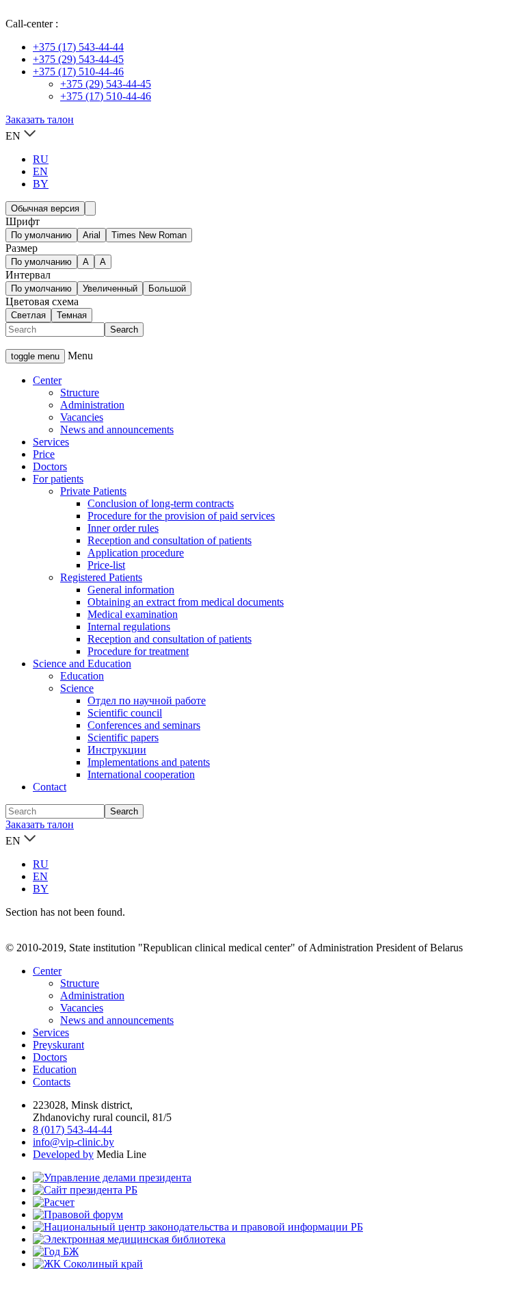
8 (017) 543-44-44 (72, 1129)
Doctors (50, 466)
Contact (49, 787)
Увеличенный (110, 288)
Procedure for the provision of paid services (181, 516)
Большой (167, 288)
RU (41, 159)
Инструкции (117, 750)
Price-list (106, 565)
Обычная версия (45, 208)
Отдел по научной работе (147, 700)
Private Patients (93, 491)
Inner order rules (123, 528)
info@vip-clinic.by (73, 1142)
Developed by (63, 1154)
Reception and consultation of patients (170, 540)
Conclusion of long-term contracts (161, 503)
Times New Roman (149, 235)
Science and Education (82, 663)
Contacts (51, 1082)
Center (47, 380)
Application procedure (136, 552)
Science (77, 688)
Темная (72, 315)
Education (82, 676)
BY (41, 184)
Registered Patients (101, 577)
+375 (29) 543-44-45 (78, 59)
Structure (79, 392)
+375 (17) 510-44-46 (78, 71)
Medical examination (133, 614)
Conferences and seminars (144, 725)
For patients (58, 479)
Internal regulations (129, 626)
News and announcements (117, 429)
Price (44, 454)
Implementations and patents (149, 762)
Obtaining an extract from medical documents (186, 602)
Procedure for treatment (138, 651)
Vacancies (81, 417)
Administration (92, 405)
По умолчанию (41, 235)
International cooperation (141, 774)
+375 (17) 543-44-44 (78, 47)
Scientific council (125, 713)
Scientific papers (123, 737)
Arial (91, 235)
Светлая (28, 315)
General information (131, 589)
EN (40, 171)
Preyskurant (58, 1045)
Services (51, 442)
